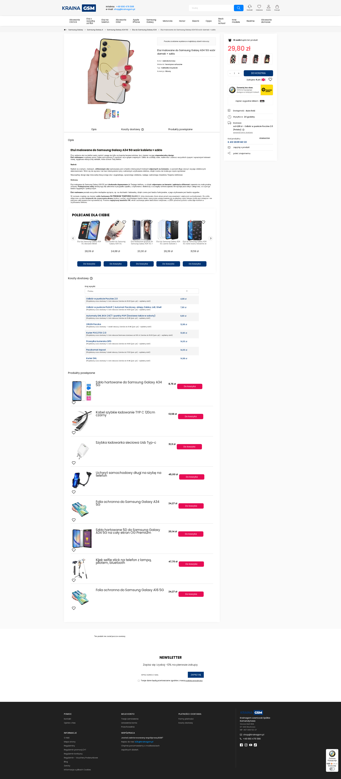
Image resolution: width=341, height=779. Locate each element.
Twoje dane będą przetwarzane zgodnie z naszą (171, 680)
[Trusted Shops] (232, 90)
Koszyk (277, 10)
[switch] (332, 768)
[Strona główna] (79, 7)
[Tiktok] (255, 744)
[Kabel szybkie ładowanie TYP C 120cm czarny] (82, 421)
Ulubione (259, 10)
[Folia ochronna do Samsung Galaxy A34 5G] (82, 509)
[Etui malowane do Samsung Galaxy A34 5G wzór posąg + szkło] (255, 59)
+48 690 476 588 (125, 6)
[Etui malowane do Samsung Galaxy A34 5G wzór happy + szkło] (244, 59)
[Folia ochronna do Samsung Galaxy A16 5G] (82, 598)
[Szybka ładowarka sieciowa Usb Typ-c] (82, 451)
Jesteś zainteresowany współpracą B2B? (142, 737)
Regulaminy (69, 745)
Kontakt (250, 10)
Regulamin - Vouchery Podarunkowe (81, 757)
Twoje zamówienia (129, 719)
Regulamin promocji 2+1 (75, 749)
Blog (66, 761)
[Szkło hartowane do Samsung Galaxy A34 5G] (82, 391)
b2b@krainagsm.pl (144, 741)
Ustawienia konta (129, 723)
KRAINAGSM (264, 138)
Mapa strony (70, 741)
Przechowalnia (128, 727)
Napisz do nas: (128, 741)
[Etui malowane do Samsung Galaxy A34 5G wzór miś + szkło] (267, 59)
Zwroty (67, 765)
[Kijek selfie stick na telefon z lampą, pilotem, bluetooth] (82, 569)
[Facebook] (241, 744)
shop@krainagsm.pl (124, 9)
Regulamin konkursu (73, 753)
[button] (89, 259)
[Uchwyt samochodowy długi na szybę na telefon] (82, 481)
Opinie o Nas (70, 723)
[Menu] (336, 750)
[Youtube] (250, 744)
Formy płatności (186, 719)
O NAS (67, 737)
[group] (89, 244)
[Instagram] (246, 744)
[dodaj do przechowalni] (270, 80)
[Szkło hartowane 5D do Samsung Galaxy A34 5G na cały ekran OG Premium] (82, 539)
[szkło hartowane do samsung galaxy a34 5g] (115, 114)
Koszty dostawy (185, 723)
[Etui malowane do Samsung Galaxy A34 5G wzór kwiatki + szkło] (233, 59)
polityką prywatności (194, 681)
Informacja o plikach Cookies (77, 769)
